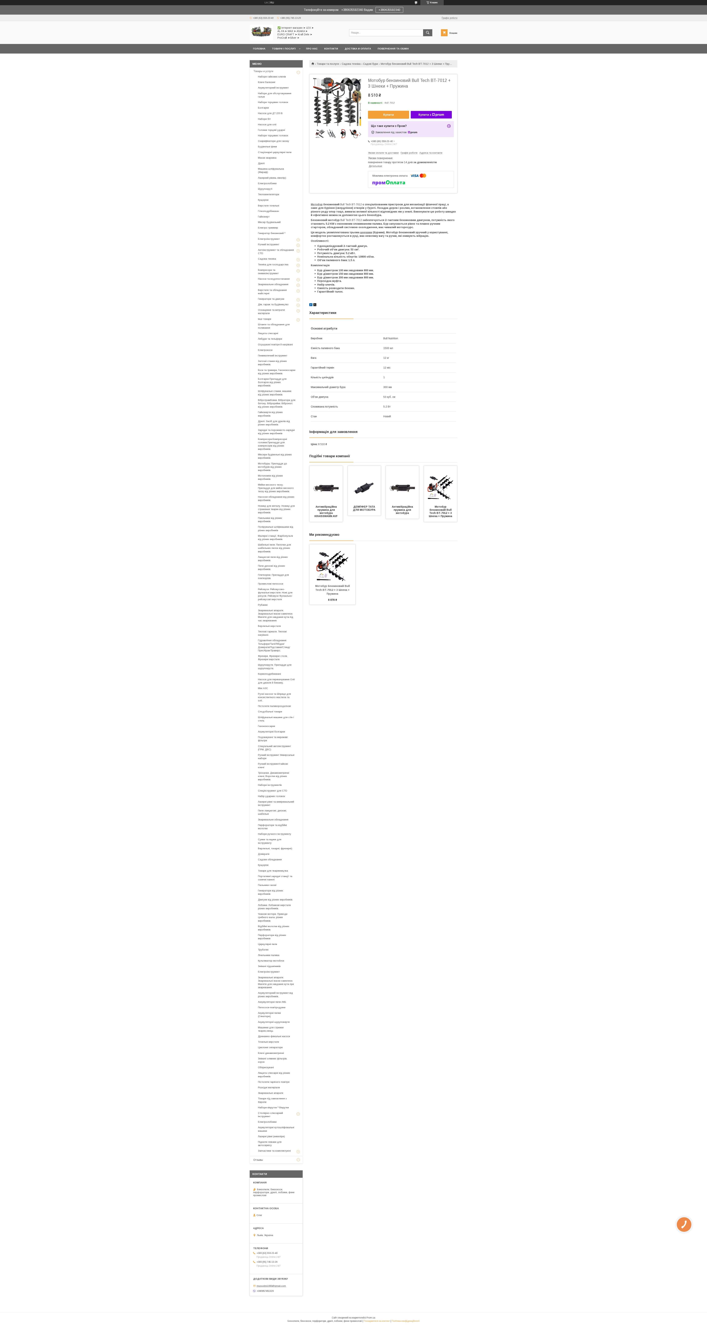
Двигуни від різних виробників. (275, 899)
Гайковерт (264, 216)
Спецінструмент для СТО (272, 790)
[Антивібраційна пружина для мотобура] (402, 484)
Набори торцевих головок (273, 102)
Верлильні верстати (269, 626)
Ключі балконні (266, 82)
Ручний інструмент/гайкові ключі (273, 765)
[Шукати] (427, 32)
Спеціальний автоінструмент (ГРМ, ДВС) (274, 748)
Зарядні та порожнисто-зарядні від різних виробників (276, 432)
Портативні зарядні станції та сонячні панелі (275, 878)
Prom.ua (371, 1317)
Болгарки (263, 107)
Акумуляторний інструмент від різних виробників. (275, 995)
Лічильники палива (268, 955)
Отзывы (258, 1159)
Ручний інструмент (268, 244)
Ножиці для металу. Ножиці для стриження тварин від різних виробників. (276, 509)
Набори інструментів (270, 785)
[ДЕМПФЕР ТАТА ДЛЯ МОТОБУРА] (364, 484)
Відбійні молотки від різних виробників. (273, 928)
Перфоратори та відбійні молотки (272, 827)
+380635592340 (389, 9)
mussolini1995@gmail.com (271, 1285)
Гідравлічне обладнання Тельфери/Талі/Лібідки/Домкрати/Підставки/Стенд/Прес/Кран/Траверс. (274, 645)
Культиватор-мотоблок (271, 960)
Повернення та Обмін (393, 48)
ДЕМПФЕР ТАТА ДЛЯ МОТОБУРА (364, 508)
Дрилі (261, 163)
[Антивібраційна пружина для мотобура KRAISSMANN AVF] (326, 484)
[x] (314, 305)
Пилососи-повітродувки (271, 1007)
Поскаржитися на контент (377, 1321)
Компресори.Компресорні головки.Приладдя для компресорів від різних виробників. (272, 444)
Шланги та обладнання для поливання (274, 326)
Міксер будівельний (269, 222)
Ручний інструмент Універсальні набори (276, 757)
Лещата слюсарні (268, 333)
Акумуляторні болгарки (271, 731)
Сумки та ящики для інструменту (269, 841)
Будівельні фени (267, 146)
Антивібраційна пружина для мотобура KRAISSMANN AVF (326, 511)
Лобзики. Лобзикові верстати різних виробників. (274, 907)
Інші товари (264, 319)
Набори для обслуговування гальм (274, 95)
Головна (259, 48)
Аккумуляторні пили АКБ (272, 1002)
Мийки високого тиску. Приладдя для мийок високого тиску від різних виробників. (276, 488)
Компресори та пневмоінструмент (268, 272)
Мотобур (317, 204)
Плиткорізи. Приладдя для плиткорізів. (273, 576)
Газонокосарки (266, 726)
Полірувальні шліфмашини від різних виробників (275, 528)
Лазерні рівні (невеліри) (271, 1136)
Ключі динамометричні (271, 1053)
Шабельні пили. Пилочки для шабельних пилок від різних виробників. (274, 548)
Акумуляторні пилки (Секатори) (269, 1015)
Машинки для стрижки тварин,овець (271, 1029)
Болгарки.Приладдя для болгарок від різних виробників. (272, 382)
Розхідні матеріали (269, 1087)
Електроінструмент (269, 239)
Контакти (331, 48)
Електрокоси (265, 350)
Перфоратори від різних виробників (272, 937)
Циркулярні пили (267, 944)
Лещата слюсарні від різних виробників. (274, 1075)
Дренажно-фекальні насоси (274, 1036)
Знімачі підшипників (269, 966)
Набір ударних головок (271, 796)
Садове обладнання (270, 859)
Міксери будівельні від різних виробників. (275, 456)
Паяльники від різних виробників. (270, 520)
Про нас (312, 48)
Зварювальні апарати (270, 1093)
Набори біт (264, 119)
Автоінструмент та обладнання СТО (276, 252)
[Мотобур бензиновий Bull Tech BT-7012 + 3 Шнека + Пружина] (440, 484)
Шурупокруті (265, 188)
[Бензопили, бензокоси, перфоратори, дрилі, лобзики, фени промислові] (261, 39)
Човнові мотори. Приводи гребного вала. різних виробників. (272, 917)
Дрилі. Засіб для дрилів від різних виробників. (274, 423)
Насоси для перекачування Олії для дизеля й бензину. (276, 681)
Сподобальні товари (270, 711)
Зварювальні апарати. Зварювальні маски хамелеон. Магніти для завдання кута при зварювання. (276, 982)
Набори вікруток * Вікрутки (273, 1107)
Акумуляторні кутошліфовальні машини (276, 1129)
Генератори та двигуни (271, 299)
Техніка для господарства (273, 264)
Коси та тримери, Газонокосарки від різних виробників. (276, 372)
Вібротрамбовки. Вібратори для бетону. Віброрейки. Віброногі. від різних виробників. (276, 403)
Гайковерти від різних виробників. (270, 414)
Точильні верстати (268, 1041)
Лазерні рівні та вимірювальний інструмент (276, 803)
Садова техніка (351, 63)
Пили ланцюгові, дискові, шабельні (272, 812)
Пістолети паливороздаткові (274, 706)
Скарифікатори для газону (273, 141)
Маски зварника (267, 157)
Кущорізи (263, 200)
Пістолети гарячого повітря (273, 1082)
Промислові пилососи (270, 583)
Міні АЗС (263, 688)
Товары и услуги (263, 71)
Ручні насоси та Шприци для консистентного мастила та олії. (274, 697)
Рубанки (263, 604)
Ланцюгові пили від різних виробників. (273, 559)
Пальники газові (267, 885)
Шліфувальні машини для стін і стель (276, 719)
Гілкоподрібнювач (268, 211)
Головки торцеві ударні (271, 130)
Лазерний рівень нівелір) (272, 177)
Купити (388, 114)
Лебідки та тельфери (270, 338)
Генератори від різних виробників (270, 892)
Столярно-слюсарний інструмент (270, 1115)
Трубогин (263, 949)
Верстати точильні (268, 205)
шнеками (366, 232)
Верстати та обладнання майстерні (272, 292)
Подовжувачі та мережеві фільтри (273, 739)
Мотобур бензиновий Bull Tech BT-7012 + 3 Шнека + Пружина (441, 511)
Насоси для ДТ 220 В (270, 113)
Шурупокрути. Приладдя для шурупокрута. (274, 666)
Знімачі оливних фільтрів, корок (272, 1060)
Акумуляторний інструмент (273, 87)
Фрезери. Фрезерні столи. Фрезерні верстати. (273, 658)
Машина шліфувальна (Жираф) (271, 170)
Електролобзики (267, 183)
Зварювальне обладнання (273, 284)
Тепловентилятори (268, 194)
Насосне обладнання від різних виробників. (276, 498)
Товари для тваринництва (273, 870)
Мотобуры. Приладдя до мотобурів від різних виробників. (272, 467)
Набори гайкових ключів (272, 76)
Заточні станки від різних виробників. (272, 363)
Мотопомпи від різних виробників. (270, 477)
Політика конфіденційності (406, 1321)
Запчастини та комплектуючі (274, 1150)
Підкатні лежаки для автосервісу (270, 1144)
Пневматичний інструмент (272, 355)
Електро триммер (268, 227)
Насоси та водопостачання (274, 278)
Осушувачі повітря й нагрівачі (275, 344)
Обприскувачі (266, 1067)
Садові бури (370, 63)
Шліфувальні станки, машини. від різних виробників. (275, 393)
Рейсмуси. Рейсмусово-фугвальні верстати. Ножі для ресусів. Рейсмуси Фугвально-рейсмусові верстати (275, 594)
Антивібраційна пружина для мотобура (403, 509)
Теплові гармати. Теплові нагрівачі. (272, 633)
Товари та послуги (328, 63)
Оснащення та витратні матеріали (271, 312)
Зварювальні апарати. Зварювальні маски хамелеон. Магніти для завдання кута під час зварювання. (275, 615)
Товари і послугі (284, 48)
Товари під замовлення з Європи (272, 1100)
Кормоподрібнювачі (269, 673)
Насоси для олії (267, 124)
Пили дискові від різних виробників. (271, 567)
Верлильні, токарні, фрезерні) (275, 848)
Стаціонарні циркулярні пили (274, 152)
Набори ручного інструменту (274, 834)
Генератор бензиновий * (271, 233)
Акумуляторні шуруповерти (274, 1022)
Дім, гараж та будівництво (273, 304)
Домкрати (263, 854)
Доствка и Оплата (358, 48)
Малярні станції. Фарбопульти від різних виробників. (275, 537)
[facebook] (310, 305)
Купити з (424, 114)
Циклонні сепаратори (270, 1047)
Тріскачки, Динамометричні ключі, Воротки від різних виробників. (273, 776)
